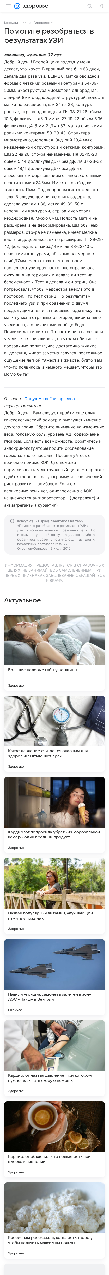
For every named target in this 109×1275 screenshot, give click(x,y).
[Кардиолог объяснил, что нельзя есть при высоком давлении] (54, 1139)
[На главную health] (34, 6)
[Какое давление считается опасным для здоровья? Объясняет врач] (54, 734)
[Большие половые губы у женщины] (54, 653)
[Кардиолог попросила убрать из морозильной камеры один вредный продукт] (54, 815)
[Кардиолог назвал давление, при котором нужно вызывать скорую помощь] (54, 1058)
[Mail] (17, 6)
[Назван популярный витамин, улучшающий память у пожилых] (54, 896)
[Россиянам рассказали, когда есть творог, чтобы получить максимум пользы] (54, 1220)
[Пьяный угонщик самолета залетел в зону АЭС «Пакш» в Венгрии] (54, 977)
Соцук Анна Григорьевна (49, 398)
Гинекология (43, 23)
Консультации (15, 23)
